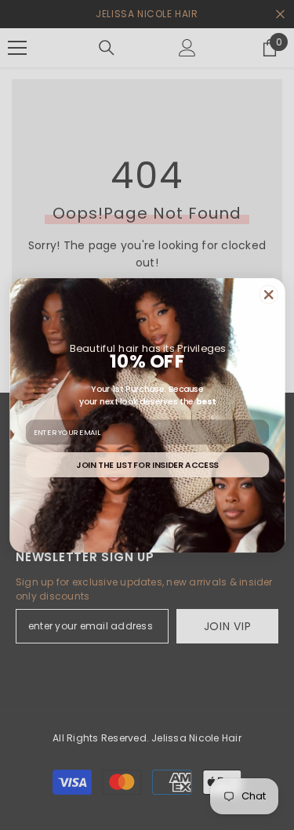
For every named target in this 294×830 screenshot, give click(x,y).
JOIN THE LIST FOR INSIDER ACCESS (147, 464)
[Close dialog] (268, 294)
